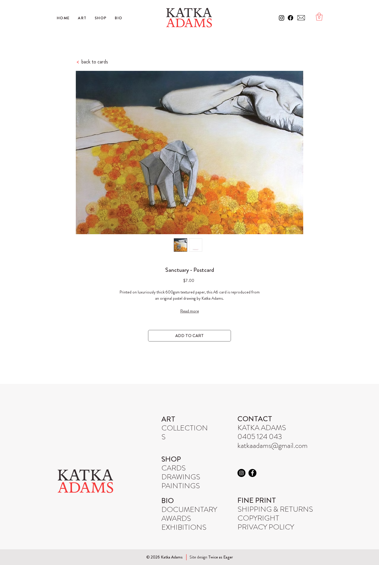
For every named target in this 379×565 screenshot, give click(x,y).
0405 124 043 (259, 436)
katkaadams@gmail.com (272, 445)
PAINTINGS (180, 486)
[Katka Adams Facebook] (290, 17)
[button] (319, 16)
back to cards (92, 62)
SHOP (171, 459)
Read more (189, 311)
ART (168, 419)
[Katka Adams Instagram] (281, 17)
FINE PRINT (256, 500)
